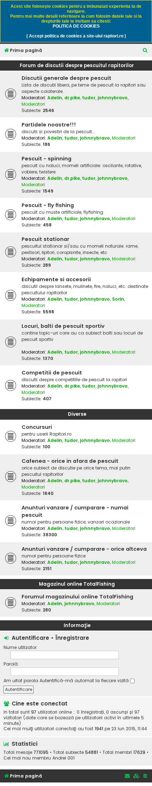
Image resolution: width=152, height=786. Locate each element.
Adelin (54, 98)
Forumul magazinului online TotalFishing (77, 596)
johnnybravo (113, 98)
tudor (88, 98)
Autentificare (30, 638)
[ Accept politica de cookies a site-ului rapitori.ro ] (76, 36)
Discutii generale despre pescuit (66, 78)
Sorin (118, 299)
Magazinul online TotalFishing (77, 584)
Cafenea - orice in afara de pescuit (70, 461)
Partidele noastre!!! (49, 124)
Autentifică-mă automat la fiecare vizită (85, 681)
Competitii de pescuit (52, 372)
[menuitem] (145, 50)
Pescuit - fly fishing (48, 205)
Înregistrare (72, 638)
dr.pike (72, 98)
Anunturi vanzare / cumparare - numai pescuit (75, 511)
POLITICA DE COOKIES (76, 26)
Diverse (77, 414)
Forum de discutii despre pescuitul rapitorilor (77, 65)
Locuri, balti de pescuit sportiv (63, 326)
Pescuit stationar (45, 239)
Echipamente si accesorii (56, 279)
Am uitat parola (21, 681)
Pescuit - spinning (46, 158)
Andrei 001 (63, 758)
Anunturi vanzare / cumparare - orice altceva (84, 548)
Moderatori (33, 104)
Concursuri (37, 427)
